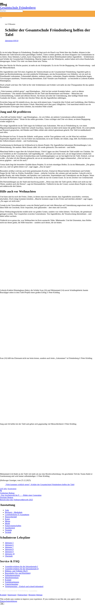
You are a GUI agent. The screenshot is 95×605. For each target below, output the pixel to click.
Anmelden (33, 591)
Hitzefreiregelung (12, 578)
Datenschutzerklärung (8, 601)
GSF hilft (3, 489)
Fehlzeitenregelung (12, 575)
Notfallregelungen (12, 582)
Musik (7, 523)
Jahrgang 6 (9, 545)
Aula (7, 510)
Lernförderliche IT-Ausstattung (17, 515)
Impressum (12, 595)
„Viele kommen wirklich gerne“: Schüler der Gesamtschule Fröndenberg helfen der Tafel (39, 484)
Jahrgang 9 (9, 552)
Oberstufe (9, 556)
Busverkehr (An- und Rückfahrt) (18, 573)
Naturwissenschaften (13, 526)
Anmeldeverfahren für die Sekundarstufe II (21, 569)
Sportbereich (10, 528)
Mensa (7, 521)
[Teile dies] (1, 491)
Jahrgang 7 (9, 547)
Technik (8, 532)
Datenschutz (22, 595)
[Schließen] (1, 17)
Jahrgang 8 (9, 549)
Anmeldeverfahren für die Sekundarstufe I (21, 566)
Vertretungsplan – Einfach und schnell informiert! (24, 586)
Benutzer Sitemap (35, 595)
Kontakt (8, 580)
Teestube (8, 530)
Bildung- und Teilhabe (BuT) (16, 571)
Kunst (7, 519)
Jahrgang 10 (9, 554)
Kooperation (12, 489)
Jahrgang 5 (9, 543)
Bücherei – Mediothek (13, 512)
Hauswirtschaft (11, 517)
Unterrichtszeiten (11, 584)
